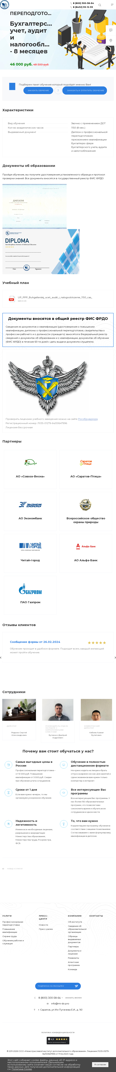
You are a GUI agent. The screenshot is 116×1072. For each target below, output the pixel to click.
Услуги (7, 916)
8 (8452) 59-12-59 (82, 7)
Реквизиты (73, 958)
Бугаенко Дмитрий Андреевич (58, 736)
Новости (43, 925)
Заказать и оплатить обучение (85, 90)
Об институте (75, 922)
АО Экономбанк (30, 518)
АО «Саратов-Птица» (85, 476)
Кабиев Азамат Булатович (96, 733)
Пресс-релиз (46, 929)
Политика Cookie (22, 1069)
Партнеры (73, 946)
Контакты (96, 916)
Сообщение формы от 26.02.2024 (35, 642)
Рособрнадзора (88, 419)
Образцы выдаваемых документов (74, 939)
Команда (72, 969)
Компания (74, 916)
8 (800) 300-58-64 (83, 3)
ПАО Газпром (30, 602)
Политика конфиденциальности (58, 1033)
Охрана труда (9, 936)
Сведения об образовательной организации (77, 929)
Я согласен (100, 1064)
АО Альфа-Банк (85, 560)
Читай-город (30, 560)
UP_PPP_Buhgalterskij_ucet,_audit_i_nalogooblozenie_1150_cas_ (55, 297)
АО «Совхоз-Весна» (30, 476)
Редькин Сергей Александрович (19, 733)
